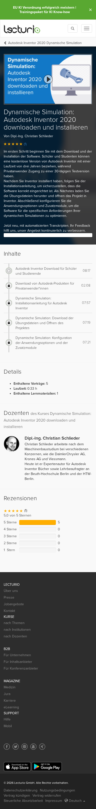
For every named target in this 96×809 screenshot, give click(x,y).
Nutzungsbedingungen (57, 790)
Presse (9, 597)
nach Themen (14, 623)
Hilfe (7, 719)
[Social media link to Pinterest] (24, 746)
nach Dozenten (15, 636)
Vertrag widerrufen (46, 795)
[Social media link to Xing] (42, 746)
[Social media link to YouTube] (33, 746)
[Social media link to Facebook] (7, 746)
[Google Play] (47, 766)
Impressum (53, 801)
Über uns (11, 591)
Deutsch (75, 801)
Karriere (10, 700)
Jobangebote (14, 604)
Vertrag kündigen (17, 795)
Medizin (10, 687)
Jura (7, 694)
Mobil (8, 726)
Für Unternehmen (17, 655)
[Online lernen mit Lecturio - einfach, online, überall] (22, 28)
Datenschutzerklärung (20, 790)
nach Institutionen (17, 630)
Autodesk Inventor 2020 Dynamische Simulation (45, 43)
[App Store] (17, 766)
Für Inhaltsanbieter (18, 662)
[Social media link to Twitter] (16, 746)
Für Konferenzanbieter (21, 668)
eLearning (11, 707)
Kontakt (9, 611)
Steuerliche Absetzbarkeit (23, 801)
